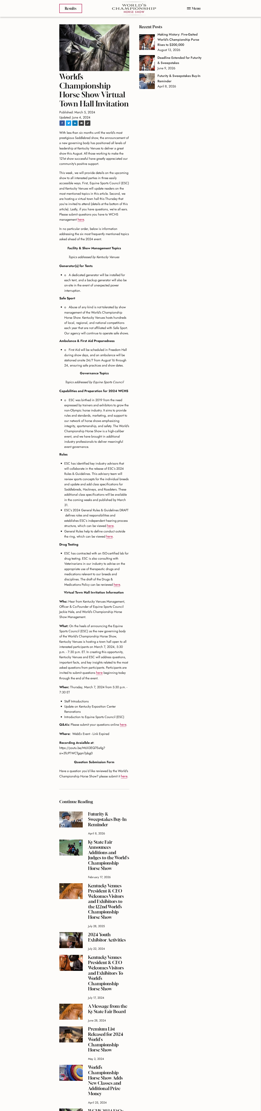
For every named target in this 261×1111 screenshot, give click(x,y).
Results (70, 8)
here (80, 219)
